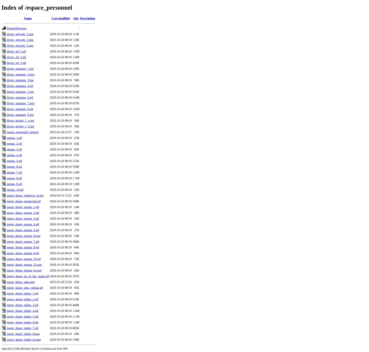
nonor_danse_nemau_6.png (23, 235)
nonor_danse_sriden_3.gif (22, 305)
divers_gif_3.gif (16, 63)
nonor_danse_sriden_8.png (23, 333)
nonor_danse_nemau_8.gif (23, 247)
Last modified (61, 18)
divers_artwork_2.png (20, 40)
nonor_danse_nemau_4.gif (23, 224)
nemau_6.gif (14, 166)
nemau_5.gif (14, 161)
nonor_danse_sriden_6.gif (22, 322)
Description (87, 18)
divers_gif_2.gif (16, 57)
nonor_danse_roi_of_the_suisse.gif (28, 276)
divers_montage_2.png (20, 74)
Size (76, 18)
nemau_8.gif (14, 178)
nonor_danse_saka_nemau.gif (25, 287)
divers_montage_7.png (20, 103)
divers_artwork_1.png (20, 34)
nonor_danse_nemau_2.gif (23, 212)
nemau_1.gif (14, 137)
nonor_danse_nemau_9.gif (23, 253)
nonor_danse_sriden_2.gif (22, 299)
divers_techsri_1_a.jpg (20, 120)
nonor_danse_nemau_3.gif (23, 218)
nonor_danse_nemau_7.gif (23, 241)
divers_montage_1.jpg (20, 68)
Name (28, 18)
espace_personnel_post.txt (22, 132)
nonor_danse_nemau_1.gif (23, 207)
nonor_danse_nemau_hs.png (24, 270)
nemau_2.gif (14, 143)
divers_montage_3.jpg (20, 80)
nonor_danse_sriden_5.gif (22, 316)
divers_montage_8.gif (20, 109)
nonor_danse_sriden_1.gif (22, 293)
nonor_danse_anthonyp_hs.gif (25, 195)
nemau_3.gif (14, 149)
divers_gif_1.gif (16, 51)
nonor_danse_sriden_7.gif (22, 328)
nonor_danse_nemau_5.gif (23, 230)
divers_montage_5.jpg (20, 91)
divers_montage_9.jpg (20, 114)
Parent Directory (17, 28)
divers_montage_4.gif (20, 86)
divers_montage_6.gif (20, 97)
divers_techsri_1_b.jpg (20, 126)
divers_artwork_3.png (20, 45)
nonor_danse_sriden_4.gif (22, 310)
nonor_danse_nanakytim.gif (24, 201)
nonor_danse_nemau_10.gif (24, 259)
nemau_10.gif (15, 189)
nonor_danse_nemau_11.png (24, 264)
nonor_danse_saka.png (21, 282)
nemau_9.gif (14, 184)
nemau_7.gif (14, 172)
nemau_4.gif (14, 155)
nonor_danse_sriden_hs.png (24, 339)
